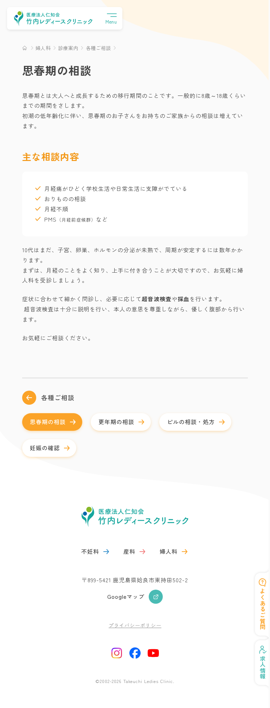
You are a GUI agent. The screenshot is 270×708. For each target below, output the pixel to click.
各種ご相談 (57, 397)
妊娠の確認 (45, 447)
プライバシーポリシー (135, 625)
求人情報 (257, 667)
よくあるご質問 (257, 609)
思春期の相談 (48, 421)
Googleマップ (125, 596)
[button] (111, 18)
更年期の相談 (116, 421)
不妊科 (90, 551)
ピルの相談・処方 (191, 421)
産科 (129, 551)
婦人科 (169, 551)
